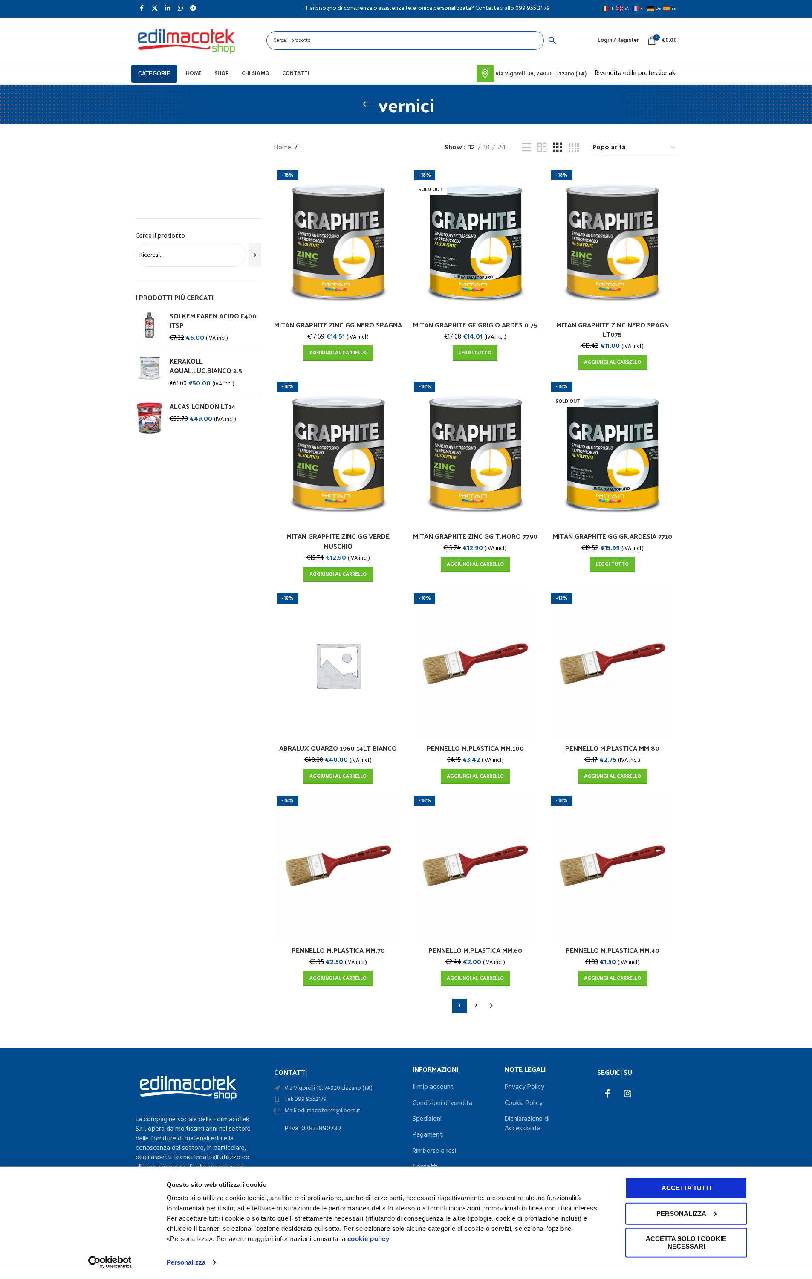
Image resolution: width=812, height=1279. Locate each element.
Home (282, 147)
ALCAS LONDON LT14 (202, 406)
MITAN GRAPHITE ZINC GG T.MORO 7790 (475, 536)
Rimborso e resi (434, 1151)
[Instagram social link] (628, 1094)
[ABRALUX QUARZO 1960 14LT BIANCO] (338, 665)
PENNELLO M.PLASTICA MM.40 (612, 950)
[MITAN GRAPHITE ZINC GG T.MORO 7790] (475, 453)
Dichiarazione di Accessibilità (527, 1124)
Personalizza (186, 1262)
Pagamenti (428, 1135)
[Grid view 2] (542, 148)
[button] (338, 353)
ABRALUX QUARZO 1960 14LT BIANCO (338, 748)
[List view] (526, 148)
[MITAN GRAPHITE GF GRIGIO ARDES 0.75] (475, 241)
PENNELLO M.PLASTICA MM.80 (612, 748)
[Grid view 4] (574, 148)
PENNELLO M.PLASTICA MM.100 (475, 748)
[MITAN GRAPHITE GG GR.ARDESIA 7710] (612, 453)
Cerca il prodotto (160, 236)
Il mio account (433, 1087)
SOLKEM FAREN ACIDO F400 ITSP (213, 320)
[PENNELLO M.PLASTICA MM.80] (612, 665)
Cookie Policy (524, 1103)
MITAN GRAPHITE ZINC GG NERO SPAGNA (338, 324)
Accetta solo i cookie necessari (686, 1242)
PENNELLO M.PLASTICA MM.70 (338, 950)
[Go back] (368, 104)
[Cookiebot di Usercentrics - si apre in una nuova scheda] (109, 1262)
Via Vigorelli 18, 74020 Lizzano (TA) (328, 1088)
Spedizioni (427, 1119)
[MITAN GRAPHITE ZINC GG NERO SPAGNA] (338, 241)
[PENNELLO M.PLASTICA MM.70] (338, 867)
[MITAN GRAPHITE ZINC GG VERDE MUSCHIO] (338, 453)
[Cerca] (255, 255)
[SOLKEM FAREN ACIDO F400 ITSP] (149, 327)
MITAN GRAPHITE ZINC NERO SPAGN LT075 (612, 329)
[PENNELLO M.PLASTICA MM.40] (612, 867)
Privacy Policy (524, 1087)
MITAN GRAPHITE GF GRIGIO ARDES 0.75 (475, 324)
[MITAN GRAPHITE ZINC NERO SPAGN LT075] (612, 241)
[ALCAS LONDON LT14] (149, 418)
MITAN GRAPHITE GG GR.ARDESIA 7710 (612, 536)
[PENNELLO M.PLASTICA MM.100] (475, 665)
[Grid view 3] (557, 148)
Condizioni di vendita (442, 1103)
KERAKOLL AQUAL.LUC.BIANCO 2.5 (206, 366)
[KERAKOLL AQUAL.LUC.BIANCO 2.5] (149, 372)
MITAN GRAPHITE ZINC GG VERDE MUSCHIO (338, 541)
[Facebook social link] (607, 1094)
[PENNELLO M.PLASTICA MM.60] (475, 867)
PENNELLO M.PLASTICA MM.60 (475, 950)
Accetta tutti (686, 1188)
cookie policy (368, 1238)
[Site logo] (186, 40)
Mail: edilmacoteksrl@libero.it (322, 1111)
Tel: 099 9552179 (305, 1099)
